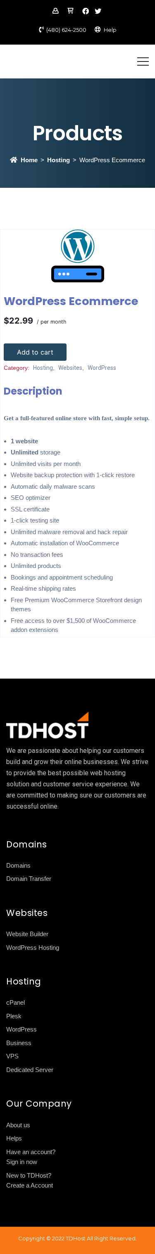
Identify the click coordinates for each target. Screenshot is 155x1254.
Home (29, 159)
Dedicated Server (29, 1069)
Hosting (58, 159)
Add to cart (35, 352)
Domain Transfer (28, 878)
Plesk (13, 1016)
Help (110, 29)
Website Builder (27, 933)
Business (18, 1042)
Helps (14, 1138)
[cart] (70, 11)
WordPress (102, 367)
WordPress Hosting (32, 947)
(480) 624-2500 (66, 29)
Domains (18, 865)
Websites (70, 367)
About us (18, 1125)
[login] (55, 11)
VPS (12, 1056)
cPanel (15, 1002)
